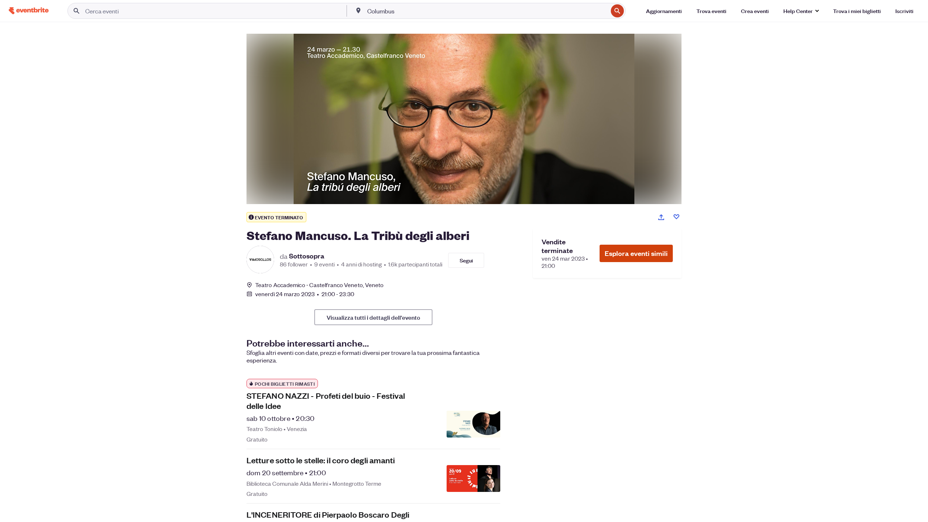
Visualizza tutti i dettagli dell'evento (373, 317)
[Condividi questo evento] (661, 217)
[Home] (29, 10)
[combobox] (487, 11)
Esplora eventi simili (636, 253)
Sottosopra (306, 256)
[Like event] (676, 217)
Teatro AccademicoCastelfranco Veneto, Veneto (319, 285)
